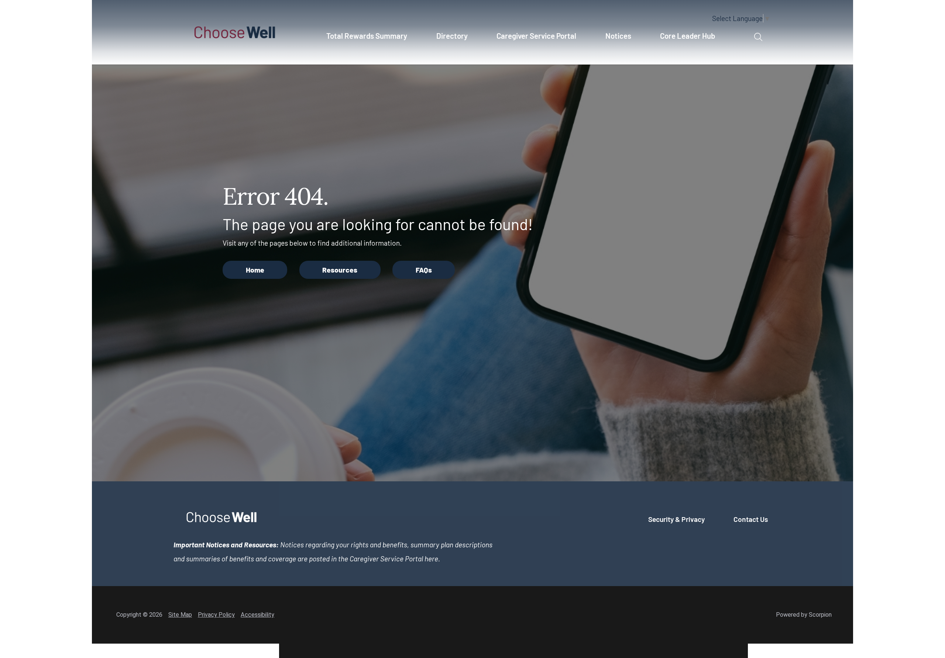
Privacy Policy (216, 614)
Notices (618, 35)
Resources (339, 270)
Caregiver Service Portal (536, 35)
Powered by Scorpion (804, 614)
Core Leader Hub (687, 35)
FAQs (424, 270)
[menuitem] (371, 40)
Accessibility (257, 614)
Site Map (180, 614)
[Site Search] (758, 37)
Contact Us (750, 519)
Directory (452, 35)
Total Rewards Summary (366, 35)
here (431, 558)
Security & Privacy (676, 519)
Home (255, 270)
